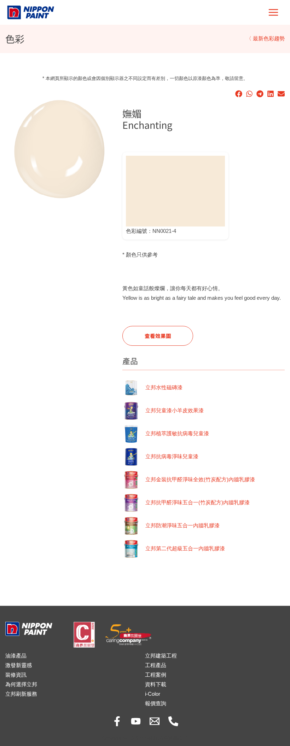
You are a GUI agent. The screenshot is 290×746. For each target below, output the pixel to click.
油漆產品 (16, 656)
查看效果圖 (158, 335)
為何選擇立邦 (21, 684)
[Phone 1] (173, 721)
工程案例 (155, 675)
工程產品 (155, 665)
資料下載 (155, 684)
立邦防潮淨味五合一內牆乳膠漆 (182, 525)
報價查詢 (155, 703)
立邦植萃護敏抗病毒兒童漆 (177, 433)
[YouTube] (136, 721)
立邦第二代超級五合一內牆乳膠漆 (185, 548)
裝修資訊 (16, 675)
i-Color (152, 694)
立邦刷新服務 (21, 694)
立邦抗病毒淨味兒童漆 (171, 456)
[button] (238, 93)
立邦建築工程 (161, 656)
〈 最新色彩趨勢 (265, 38)
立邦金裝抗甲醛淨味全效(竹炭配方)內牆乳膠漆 (200, 479)
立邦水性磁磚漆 (163, 387)
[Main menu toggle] (273, 12)
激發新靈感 (18, 665)
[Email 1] (154, 721)
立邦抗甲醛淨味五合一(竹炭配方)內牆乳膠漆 (197, 502)
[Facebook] (117, 721)
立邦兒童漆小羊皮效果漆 (174, 410)
